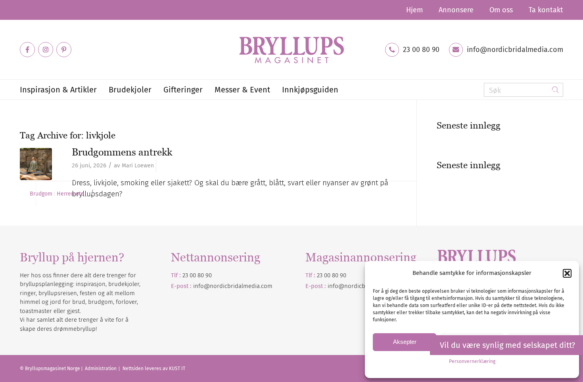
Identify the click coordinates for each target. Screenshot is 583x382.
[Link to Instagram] (45, 49)
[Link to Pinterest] (63, 49)
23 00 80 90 (421, 49)
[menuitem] (414, 10)
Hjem (414, 10)
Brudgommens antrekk (122, 152)
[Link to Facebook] (27, 49)
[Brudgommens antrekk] (36, 164)
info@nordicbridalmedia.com (515, 49)
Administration (101, 368)
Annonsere (456, 10)
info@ (336, 286)
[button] (567, 273)
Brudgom (41, 194)
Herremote (70, 194)
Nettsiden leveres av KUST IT (154, 368)
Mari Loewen (138, 165)
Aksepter (404, 341)
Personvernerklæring (472, 361)
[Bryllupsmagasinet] (291, 49)
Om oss (501, 10)
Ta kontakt (546, 10)
